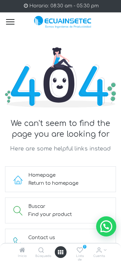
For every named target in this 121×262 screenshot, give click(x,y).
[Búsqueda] (41, 250)
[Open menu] (60, 252)
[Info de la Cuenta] (99, 250)
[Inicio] (22, 250)
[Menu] (10, 22)
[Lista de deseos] (80, 250)
